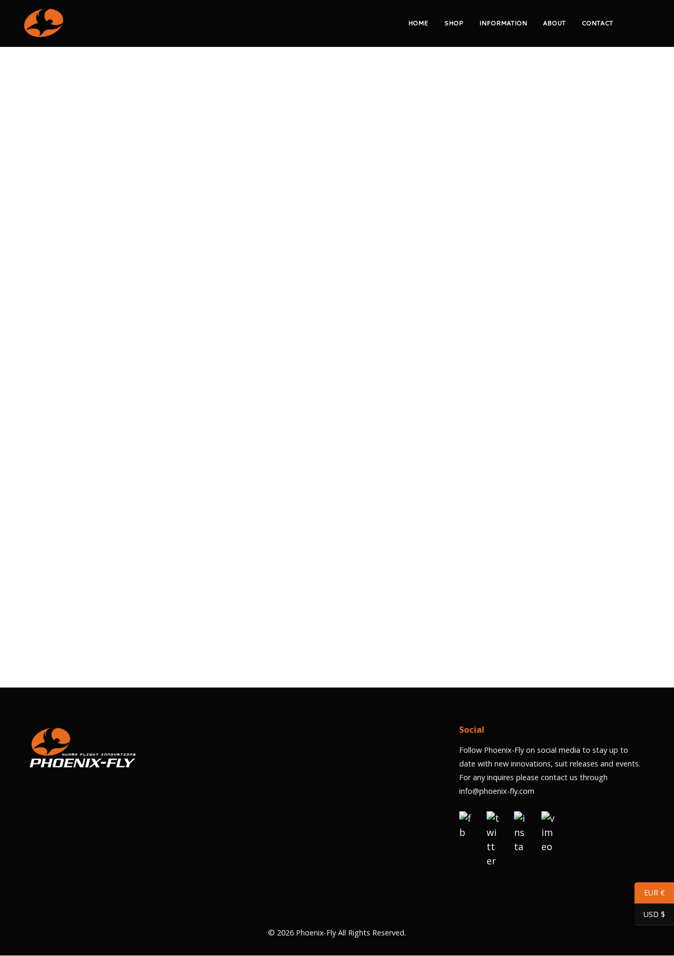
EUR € (650, 895)
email (347, 225)
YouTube (414, 309)
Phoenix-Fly (316, 933)
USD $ (650, 916)
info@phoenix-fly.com (496, 791)
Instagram (369, 309)
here (360, 622)
